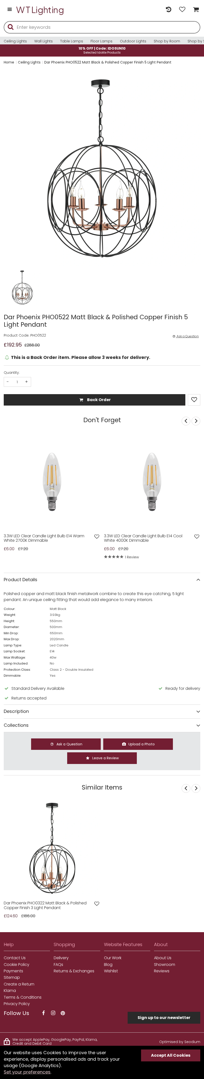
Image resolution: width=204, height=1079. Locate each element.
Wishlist (111, 971)
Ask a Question (187, 336)
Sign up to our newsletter (164, 1017)
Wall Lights (43, 41)
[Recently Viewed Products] (168, 9)
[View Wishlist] (182, 9)
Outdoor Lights (133, 41)
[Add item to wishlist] (194, 400)
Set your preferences (27, 1072)
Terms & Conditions (23, 997)
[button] (13, 287)
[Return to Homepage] (40, 9)
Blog (108, 964)
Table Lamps (71, 41)
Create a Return (19, 984)
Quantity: (12, 373)
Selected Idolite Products (102, 50)
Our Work (112, 958)
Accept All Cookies (170, 1055)
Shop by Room (167, 41)
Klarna (10, 990)
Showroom (164, 964)
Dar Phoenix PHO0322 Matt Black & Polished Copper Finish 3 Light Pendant (45, 905)
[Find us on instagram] (53, 1013)
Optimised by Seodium (179, 1041)
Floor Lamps (101, 41)
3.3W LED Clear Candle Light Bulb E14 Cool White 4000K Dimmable (143, 538)
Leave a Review (105, 758)
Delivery (61, 958)
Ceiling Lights (15, 41)
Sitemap (12, 977)
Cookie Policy (16, 964)
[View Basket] (194, 9)
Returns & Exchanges (74, 971)
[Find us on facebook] (43, 1013)
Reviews (161, 971)
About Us (162, 958)
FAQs (58, 964)
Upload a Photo (141, 744)
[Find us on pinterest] (62, 1013)
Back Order (98, 400)
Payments (13, 971)
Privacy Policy (17, 1004)
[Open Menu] (9, 10)
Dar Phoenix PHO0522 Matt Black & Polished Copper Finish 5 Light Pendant (107, 62)
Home (9, 62)
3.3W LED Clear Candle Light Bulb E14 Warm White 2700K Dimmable (44, 538)
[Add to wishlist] (96, 537)
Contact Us (15, 958)
